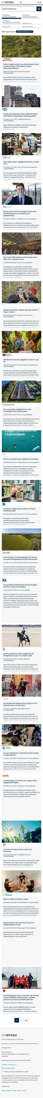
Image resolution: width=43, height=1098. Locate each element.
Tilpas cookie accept (8, 1068)
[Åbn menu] (21, 2)
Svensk (19, 1090)
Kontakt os (5, 1043)
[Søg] (39, 8)
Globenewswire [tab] (27, 23)
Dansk (4, 1090)
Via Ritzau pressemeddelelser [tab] (9, 16)
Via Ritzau (34, 1043)
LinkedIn (4, 1064)
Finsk (24, 1090)
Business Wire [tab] (6, 26)
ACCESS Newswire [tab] (27, 26)
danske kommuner (24, 31)
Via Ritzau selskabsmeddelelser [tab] (29, 16)
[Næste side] (21, 1020)
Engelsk (9, 1090)
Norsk (14, 1090)
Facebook (11, 1064)
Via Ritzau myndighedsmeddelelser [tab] (11, 22)
